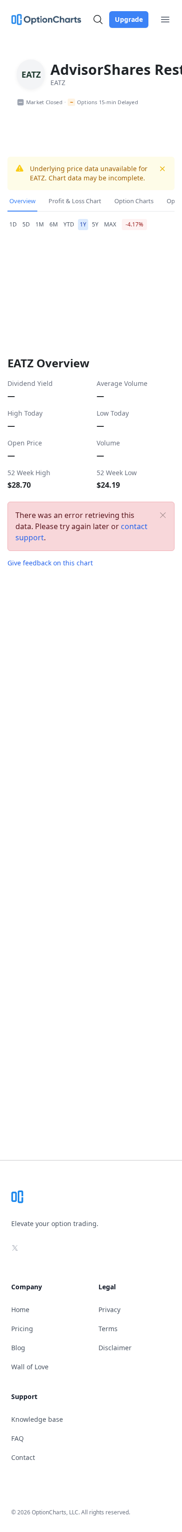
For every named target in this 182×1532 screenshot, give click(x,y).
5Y (95, 224)
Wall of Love (30, 1366)
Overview (22, 201)
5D (26, 224)
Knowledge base (37, 1419)
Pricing (22, 1328)
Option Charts (134, 201)
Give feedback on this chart (50, 562)
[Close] (163, 515)
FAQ (17, 1438)
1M (39, 224)
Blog (18, 1347)
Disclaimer (115, 1347)
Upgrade (129, 19)
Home (20, 1309)
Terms (108, 1328)
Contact (23, 1457)
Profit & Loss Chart (75, 201)
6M (53, 224)
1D (13, 224)
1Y (83, 224)
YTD (68, 224)
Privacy (109, 1309)
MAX (110, 224)
